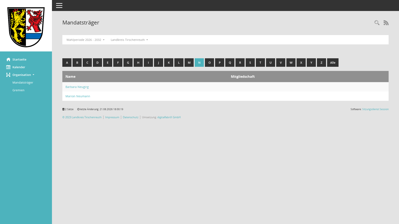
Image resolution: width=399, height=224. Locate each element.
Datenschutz (130, 117)
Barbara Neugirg (77, 87)
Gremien (18, 90)
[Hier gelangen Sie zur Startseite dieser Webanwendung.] (26, 27)
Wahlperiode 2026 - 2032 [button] (84, 40)
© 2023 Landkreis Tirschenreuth (82, 117)
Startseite (19, 59)
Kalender (18, 67)
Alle (332, 63)
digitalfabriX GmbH (169, 117)
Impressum (112, 117)
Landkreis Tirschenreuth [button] (128, 40)
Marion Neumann (77, 96)
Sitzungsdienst (375, 109)
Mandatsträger (22, 82)
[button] (26, 75)
